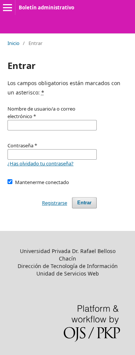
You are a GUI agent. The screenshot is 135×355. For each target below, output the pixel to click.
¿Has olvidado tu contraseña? (41, 163)
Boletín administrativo (46, 7)
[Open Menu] (7, 7)
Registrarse (54, 202)
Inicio (14, 43)
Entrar (84, 202)
